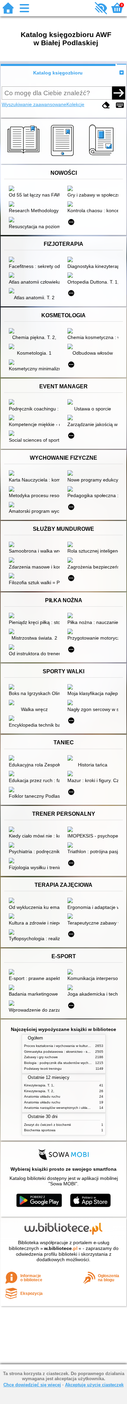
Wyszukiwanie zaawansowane (34, 104)
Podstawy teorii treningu (43, 1068)
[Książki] (24, 156)
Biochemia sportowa (40, 1130)
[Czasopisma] (102, 156)
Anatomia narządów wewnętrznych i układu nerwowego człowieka (75, 1108)
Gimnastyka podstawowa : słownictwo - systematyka (64, 1051)
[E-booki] (63, 156)
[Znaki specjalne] (119, 105)
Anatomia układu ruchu (42, 1096)
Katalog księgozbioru (58, 72)
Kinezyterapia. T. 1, (39, 1085)
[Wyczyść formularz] (106, 105)
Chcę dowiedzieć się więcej (32, 1384)
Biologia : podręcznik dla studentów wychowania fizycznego (70, 1063)
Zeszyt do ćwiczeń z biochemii (47, 1125)
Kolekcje (75, 104)
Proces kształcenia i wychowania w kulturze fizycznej (65, 1046)
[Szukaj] (118, 92)
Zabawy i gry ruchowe (41, 1057)
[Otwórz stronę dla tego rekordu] (36, 189)
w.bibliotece (61, 1248)
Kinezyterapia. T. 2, (39, 1091)
